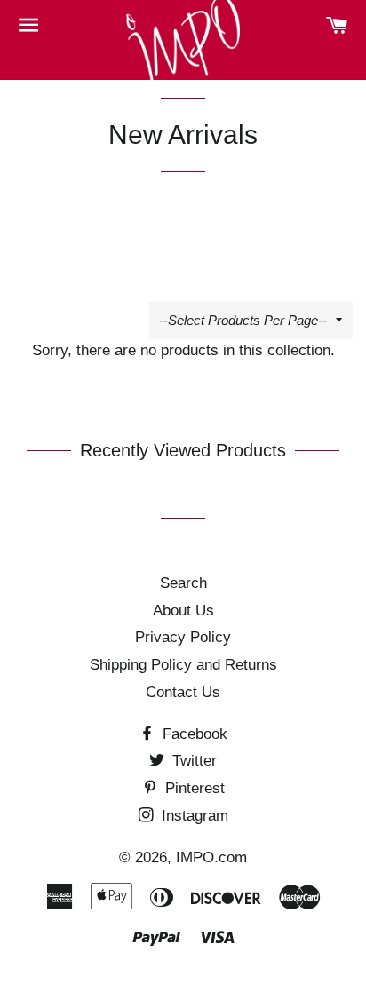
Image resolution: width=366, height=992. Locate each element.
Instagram (192, 815)
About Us (183, 610)
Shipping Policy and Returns (183, 664)
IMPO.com (211, 857)
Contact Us (183, 692)
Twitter (192, 760)
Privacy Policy (183, 637)
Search (183, 583)
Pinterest (193, 788)
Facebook (192, 734)
